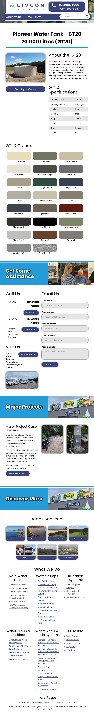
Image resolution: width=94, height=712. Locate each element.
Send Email (49, 364)
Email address (48, 335)
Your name (47, 300)
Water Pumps (72, 639)
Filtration (70, 650)
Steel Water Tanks (17, 601)
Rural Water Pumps (46, 603)
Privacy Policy (49, 702)
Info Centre (34, 17)
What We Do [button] (14, 17)
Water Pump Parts (46, 616)
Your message (48, 347)
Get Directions (28, 354)
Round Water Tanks (18, 588)
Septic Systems (73, 643)
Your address (48, 312)
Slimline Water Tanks (18, 591)
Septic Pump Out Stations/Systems (45, 671)
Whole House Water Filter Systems (18, 641)
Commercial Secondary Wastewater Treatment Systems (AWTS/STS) (48, 652)
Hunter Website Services (47, 709)
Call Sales (31, 312)
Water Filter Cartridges (19, 652)
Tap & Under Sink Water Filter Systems (20, 647)
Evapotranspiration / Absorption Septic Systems (47, 661)
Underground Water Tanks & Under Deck (18, 596)
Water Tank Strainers (18, 659)
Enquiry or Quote (25, 89)
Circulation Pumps (46, 607)
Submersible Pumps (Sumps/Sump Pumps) (48, 586)
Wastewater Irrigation (76, 597)
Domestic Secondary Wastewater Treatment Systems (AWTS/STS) (48, 642)
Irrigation (70, 646)
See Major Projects (18, 473)
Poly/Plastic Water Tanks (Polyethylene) (18, 606)
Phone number (49, 323)
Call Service (30, 329)
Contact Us (36, 702)
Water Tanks (72, 636)
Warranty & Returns (66, 702)
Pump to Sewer (44, 667)
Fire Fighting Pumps (47, 581)
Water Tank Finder (17, 584)
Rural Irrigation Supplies (73, 586)
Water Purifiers (16, 655)
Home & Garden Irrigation (73, 592)
